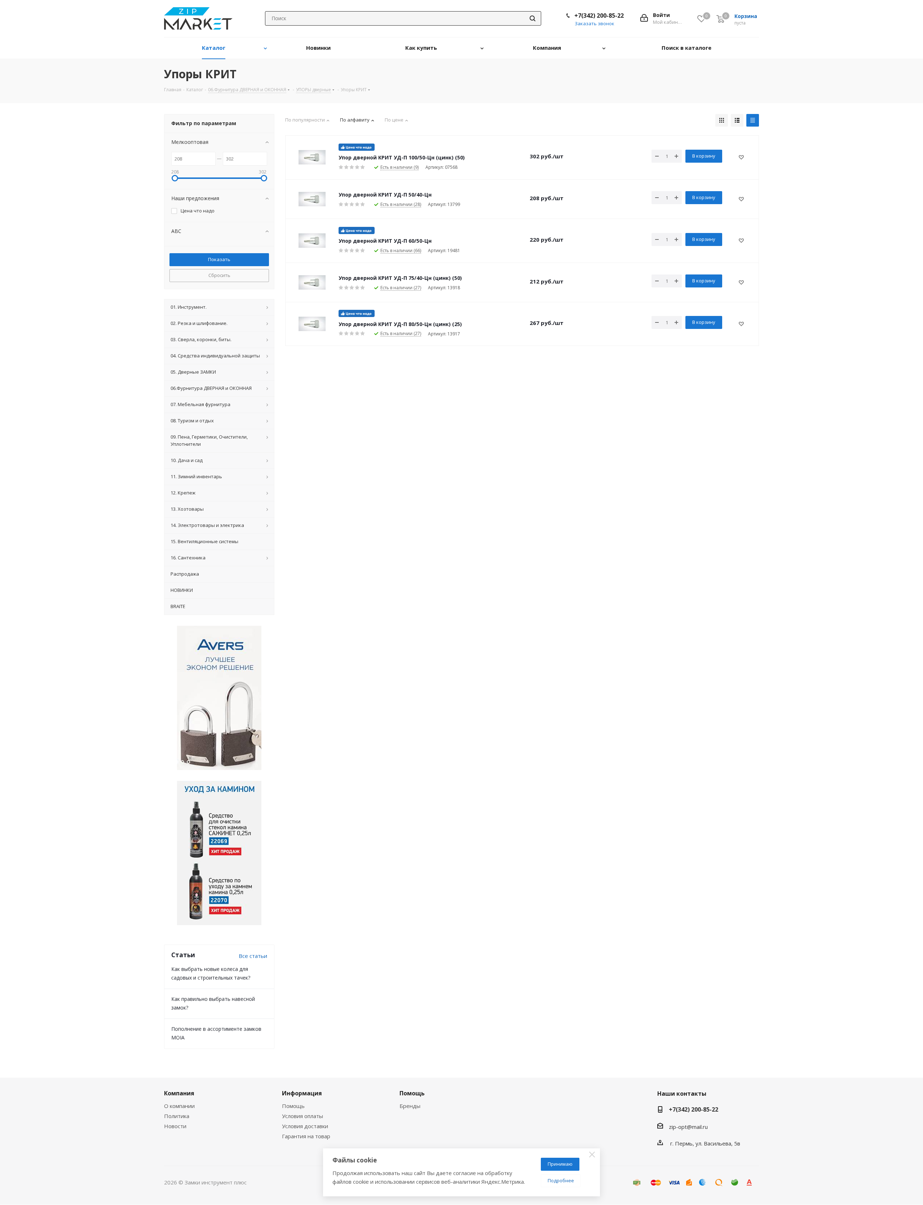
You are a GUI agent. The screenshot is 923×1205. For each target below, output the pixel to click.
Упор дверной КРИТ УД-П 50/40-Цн (385, 194)
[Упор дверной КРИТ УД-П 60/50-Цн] (311, 240)
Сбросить (219, 275)
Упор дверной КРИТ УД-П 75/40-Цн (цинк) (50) (400, 277)
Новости (175, 1126)
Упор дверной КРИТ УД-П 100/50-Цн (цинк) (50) (402, 157)
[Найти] (532, 18)
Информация (302, 1093)
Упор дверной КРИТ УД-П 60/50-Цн (385, 240)
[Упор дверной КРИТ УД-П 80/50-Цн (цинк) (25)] (311, 324)
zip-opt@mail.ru (688, 1126)
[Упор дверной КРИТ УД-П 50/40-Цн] (311, 199)
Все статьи (253, 955)
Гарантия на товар (306, 1136)
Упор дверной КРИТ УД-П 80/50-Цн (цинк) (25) (400, 324)
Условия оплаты (302, 1116)
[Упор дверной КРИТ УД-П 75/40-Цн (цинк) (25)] (311, 282)
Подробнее (561, 1180)
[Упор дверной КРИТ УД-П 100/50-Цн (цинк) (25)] (311, 157)
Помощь (293, 1105)
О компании (179, 1105)
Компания (179, 1093)
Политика (176, 1116)
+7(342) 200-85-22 (599, 15)
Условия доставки (305, 1126)
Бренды (409, 1105)
